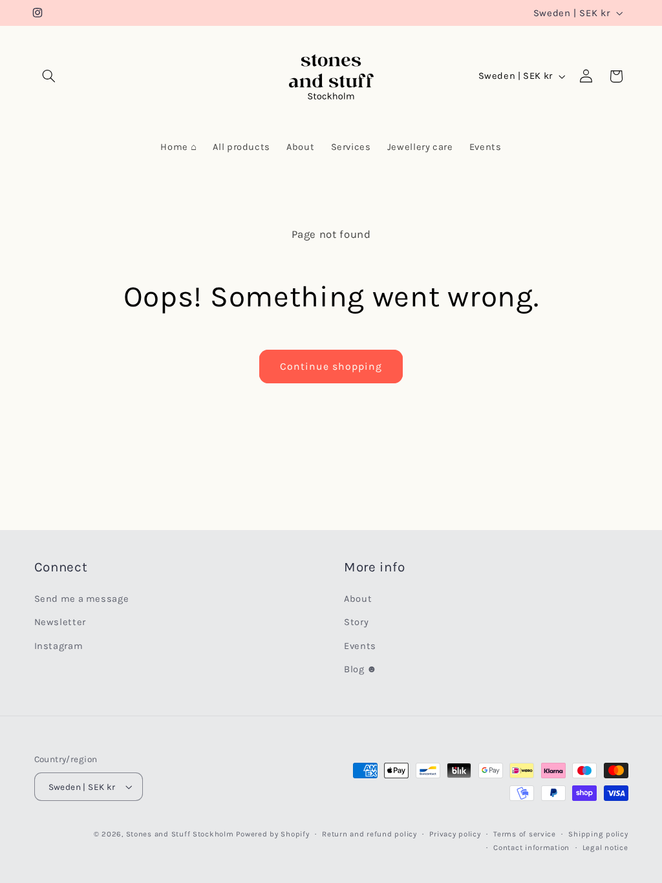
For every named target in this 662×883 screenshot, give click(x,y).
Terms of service (524, 833)
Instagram (58, 646)
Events (360, 646)
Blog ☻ (361, 669)
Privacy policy (454, 833)
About (358, 598)
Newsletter (60, 622)
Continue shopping (331, 366)
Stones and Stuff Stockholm (180, 833)
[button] (49, 76)
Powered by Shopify (272, 833)
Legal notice (605, 847)
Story (356, 622)
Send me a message (81, 598)
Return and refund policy (369, 833)
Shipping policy (598, 833)
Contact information (531, 847)
